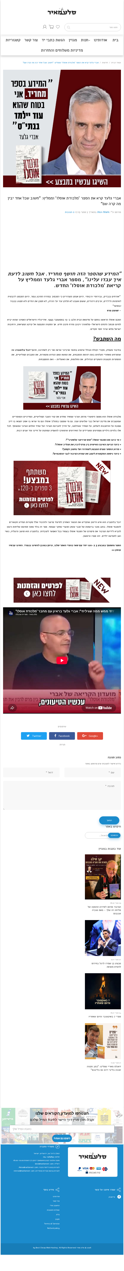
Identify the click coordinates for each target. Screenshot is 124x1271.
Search (114, 835)
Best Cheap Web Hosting (47, 1247)
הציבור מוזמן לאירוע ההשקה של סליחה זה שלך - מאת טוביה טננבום (104, 910)
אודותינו (56, 1196)
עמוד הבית (116, 62)
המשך (109, 820)
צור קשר (56, 1201)
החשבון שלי (55, 1205)
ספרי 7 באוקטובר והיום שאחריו (104, 1016)
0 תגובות (69, 212)
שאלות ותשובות (53, 1210)
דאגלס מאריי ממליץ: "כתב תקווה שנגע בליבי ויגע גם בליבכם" (104, 1068)
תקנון (57, 1219)
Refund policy (53, 1228)
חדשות (105, 62)
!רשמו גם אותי (62, 1138)
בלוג (58, 1214)
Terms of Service (52, 1223)
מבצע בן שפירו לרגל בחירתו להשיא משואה (106, 965)
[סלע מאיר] (62, 7)
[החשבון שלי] (44, 27)
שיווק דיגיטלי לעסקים (62, 1250)
